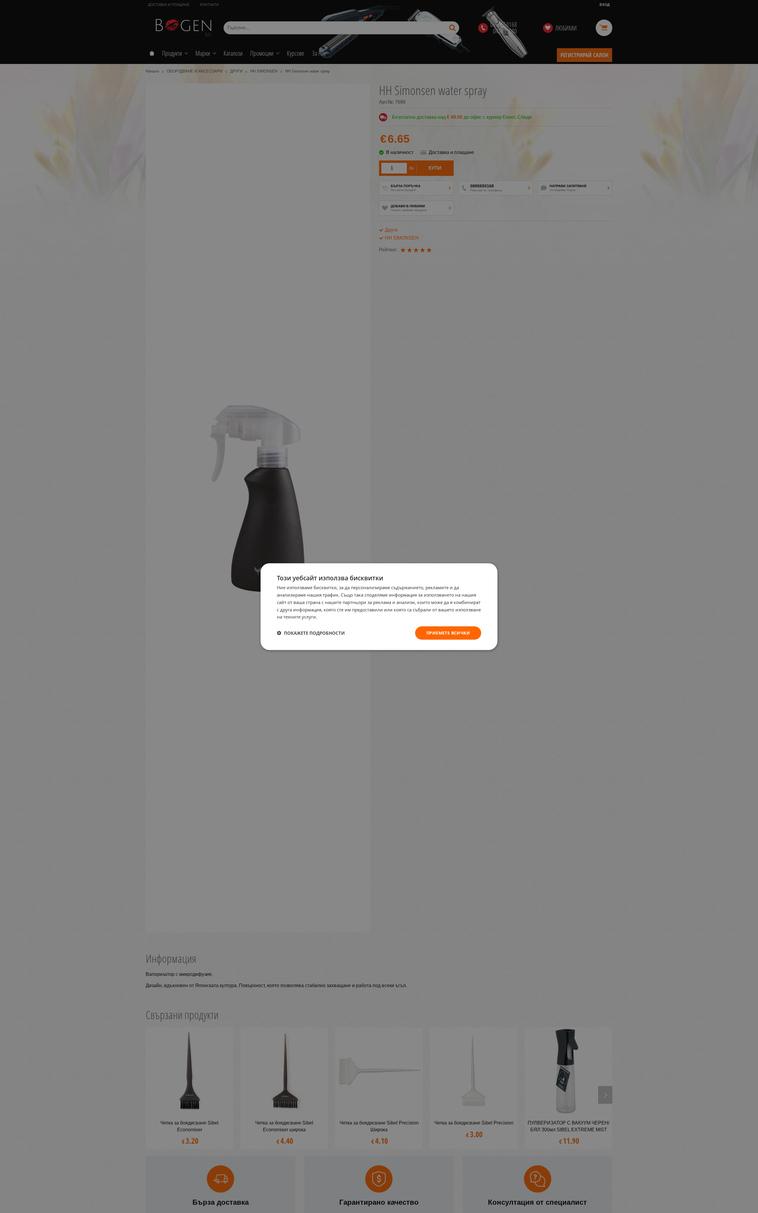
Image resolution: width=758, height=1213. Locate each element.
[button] (311, 633)
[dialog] (379, 606)
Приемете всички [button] (448, 632)
